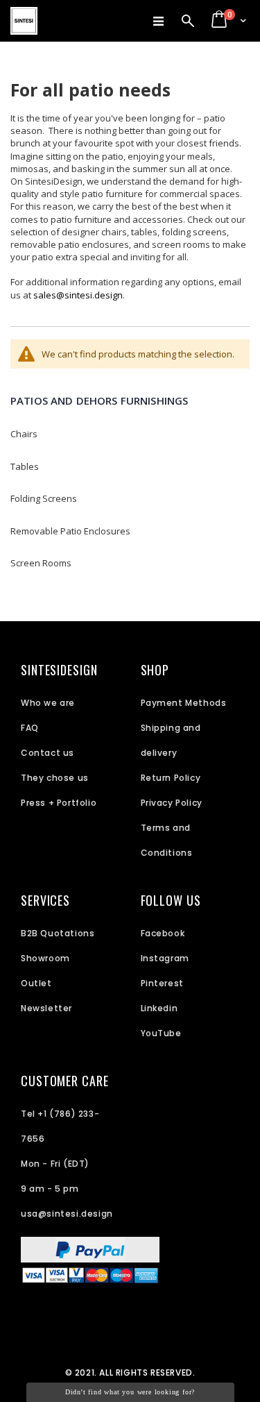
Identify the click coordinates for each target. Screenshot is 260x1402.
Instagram (165, 958)
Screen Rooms (40, 563)
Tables (24, 466)
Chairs (23, 434)
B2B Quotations (57, 933)
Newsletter (46, 1008)
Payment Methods (184, 703)
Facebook (163, 933)
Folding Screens (43, 498)
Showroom (45, 958)
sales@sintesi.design (78, 295)
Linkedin (159, 1008)
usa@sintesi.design (67, 1213)
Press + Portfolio (58, 803)
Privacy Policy (171, 803)
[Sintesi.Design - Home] (23, 21)
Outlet (36, 983)
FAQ (30, 728)
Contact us (47, 753)
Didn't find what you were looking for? (130, 1392)
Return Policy (171, 778)
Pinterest (162, 983)
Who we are (48, 703)
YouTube (161, 1033)
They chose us (55, 778)
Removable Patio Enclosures (70, 531)
